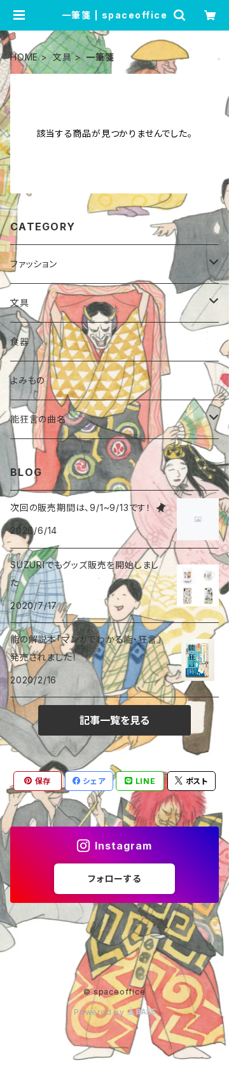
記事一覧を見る (114, 720)
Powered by (100, 1012)
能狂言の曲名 (38, 419)
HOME (24, 57)
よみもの (27, 380)
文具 (62, 57)
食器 (19, 341)
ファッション (33, 263)
